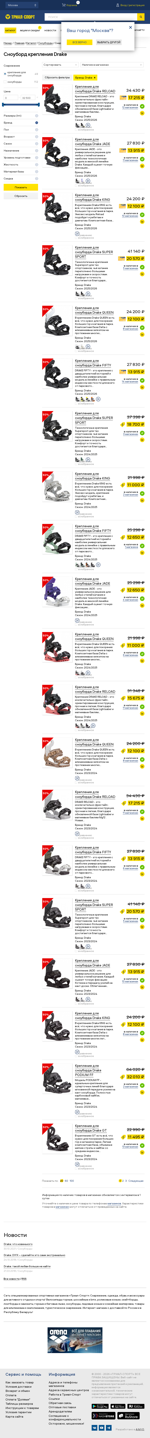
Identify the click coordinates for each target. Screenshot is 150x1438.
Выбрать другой (108, 42)
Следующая (135, 1181)
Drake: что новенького (18, 1244)
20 (61, 1181)
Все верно (80, 42)
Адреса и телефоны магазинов (63, 1384)
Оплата (10, 1395)
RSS (24, 1278)
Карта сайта (14, 1417)
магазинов (114, 1203)
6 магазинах (130, 655)
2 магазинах (130, 494)
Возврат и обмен (17, 1391)
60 (66, 1181)
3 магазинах (130, 434)
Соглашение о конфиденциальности (65, 1417)
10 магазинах (130, 215)
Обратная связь (60, 1403)
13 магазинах (130, 1146)
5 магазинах (130, 268)
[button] (60, 64)
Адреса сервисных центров (69, 1390)
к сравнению (85, 125)
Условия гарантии (18, 1412)
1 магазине (131, 547)
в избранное (86, 129)
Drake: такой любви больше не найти (27, 1266)
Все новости (12, 1278)
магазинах (62, 1207)
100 (72, 1181)
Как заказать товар (19, 1382)
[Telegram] (109, 1428)
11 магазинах (130, 160)
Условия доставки (18, 1387)
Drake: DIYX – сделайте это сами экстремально (34, 1255)
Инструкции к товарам (22, 1408)
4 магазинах (130, 599)
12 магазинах (130, 107)
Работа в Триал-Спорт (65, 1394)
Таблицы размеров (19, 1404)
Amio (140, 1429)
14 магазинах (130, 381)
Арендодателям (60, 1411)
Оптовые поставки (62, 1407)
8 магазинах (130, 328)
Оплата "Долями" (17, 1399)
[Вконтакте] (94, 1428)
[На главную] (20, 16)
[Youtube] (101, 1428)
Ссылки (54, 1399)
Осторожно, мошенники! (66, 1423)
